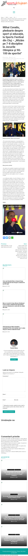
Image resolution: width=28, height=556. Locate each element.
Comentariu (6, 376)
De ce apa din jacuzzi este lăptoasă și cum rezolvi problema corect (14, 497)
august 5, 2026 (14, 499)
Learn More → (14, 359)
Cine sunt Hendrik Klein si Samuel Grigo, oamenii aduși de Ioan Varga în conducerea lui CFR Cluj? (14, 282)
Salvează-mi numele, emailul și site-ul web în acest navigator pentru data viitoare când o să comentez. (14, 407)
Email (4, 399)
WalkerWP (14, 552)
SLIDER (11, 58)
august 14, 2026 (14, 477)
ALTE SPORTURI (7, 58)
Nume (4, 394)
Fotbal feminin (17, 469)
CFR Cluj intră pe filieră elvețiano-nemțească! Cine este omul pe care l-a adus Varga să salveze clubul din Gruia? (14, 328)
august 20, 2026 (6, 286)
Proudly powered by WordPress (9, 551)
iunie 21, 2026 (14, 543)
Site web (16, 399)
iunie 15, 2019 (12, 57)
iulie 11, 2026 (14, 521)
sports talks (10, 60)
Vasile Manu (6, 57)
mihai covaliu (19, 58)
